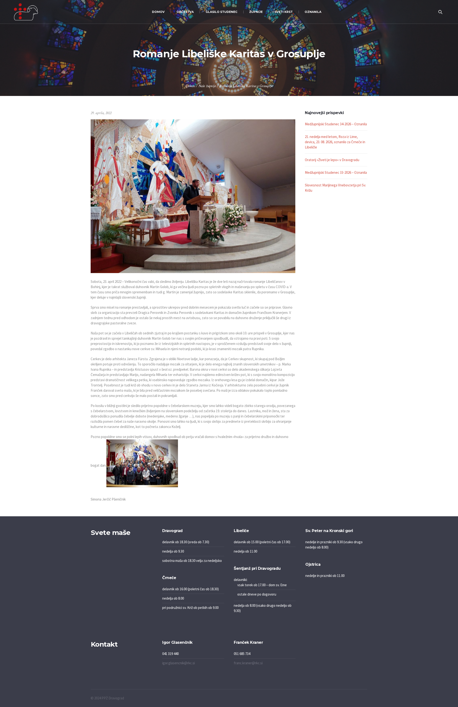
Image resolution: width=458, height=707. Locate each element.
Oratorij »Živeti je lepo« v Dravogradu (332, 160)
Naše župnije (207, 86)
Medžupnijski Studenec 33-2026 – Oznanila (336, 172)
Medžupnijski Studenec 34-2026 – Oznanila (336, 124)
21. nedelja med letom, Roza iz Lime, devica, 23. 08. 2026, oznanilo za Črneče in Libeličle (335, 141)
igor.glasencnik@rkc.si (178, 663)
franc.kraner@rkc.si (248, 663)
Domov (190, 86)
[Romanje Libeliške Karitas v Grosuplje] (193, 196)
